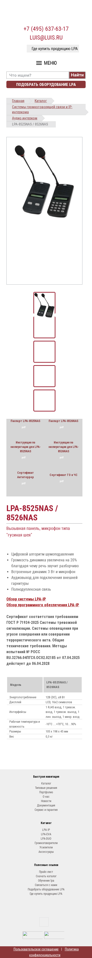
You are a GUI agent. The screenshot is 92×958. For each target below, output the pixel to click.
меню (46, 63)
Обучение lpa (46, 880)
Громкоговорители (46, 843)
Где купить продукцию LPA (55, 48)
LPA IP (46, 830)
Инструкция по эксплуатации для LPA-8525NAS (25, 447)
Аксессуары (46, 852)
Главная (18, 101)
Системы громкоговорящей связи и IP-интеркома (42, 109)
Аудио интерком (24, 118)
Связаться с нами (46, 885)
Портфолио (46, 792)
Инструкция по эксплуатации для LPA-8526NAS (63, 447)
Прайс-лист (46, 872)
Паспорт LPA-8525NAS (25, 421)
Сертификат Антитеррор (25, 475)
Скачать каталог (46, 876)
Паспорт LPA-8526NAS (63, 421)
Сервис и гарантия (46, 810)
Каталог (41, 101)
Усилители (46, 847)
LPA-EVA (46, 834)
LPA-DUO (46, 838)
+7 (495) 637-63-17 (46, 28)
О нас (46, 796)
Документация (46, 805)
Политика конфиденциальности (54, 952)
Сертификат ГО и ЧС (64, 475)
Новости (46, 801)
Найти (77, 74)
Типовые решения (46, 788)
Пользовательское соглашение (36, 949)
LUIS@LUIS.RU (46, 37)
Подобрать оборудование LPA (46, 84)
